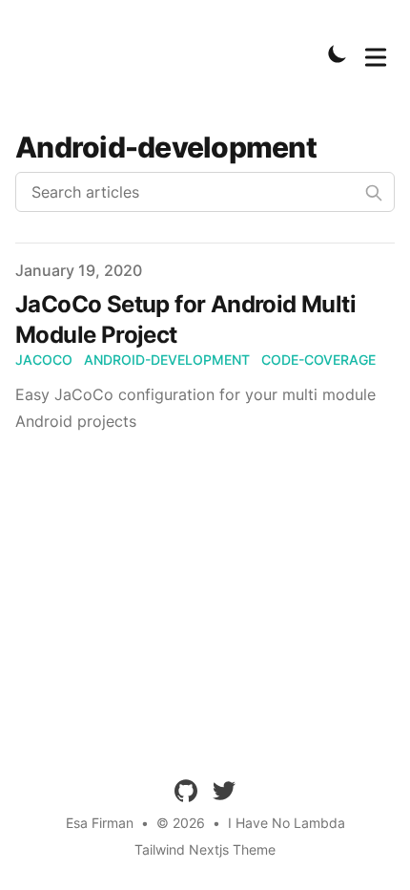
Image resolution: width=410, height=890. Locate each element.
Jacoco (43, 359)
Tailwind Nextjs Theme (205, 849)
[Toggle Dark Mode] (337, 53)
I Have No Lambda (286, 823)
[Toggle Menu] (375, 53)
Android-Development (167, 359)
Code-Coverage (318, 359)
